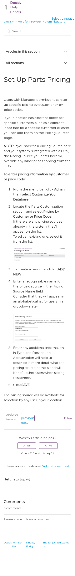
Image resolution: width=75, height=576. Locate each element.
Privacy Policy (30, 544)
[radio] (26, 445)
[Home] (6, 7)
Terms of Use (17, 544)
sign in (18, 519)
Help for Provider (29, 21)
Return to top (14, 479)
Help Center (15, 7)
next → (26, 423)
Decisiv (9, 21)
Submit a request (55, 466)
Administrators (55, 21)
